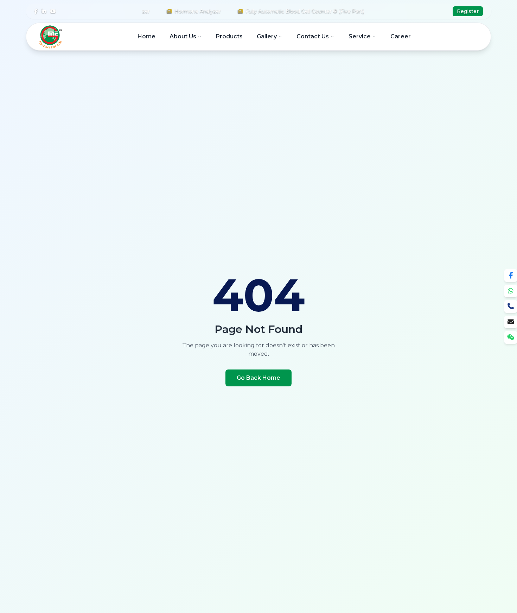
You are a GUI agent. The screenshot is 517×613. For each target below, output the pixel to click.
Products (229, 36)
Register (468, 11)
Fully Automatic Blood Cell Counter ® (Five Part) (296, 11)
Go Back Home (258, 377)
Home (146, 36)
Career (400, 36)
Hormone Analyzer (189, 11)
